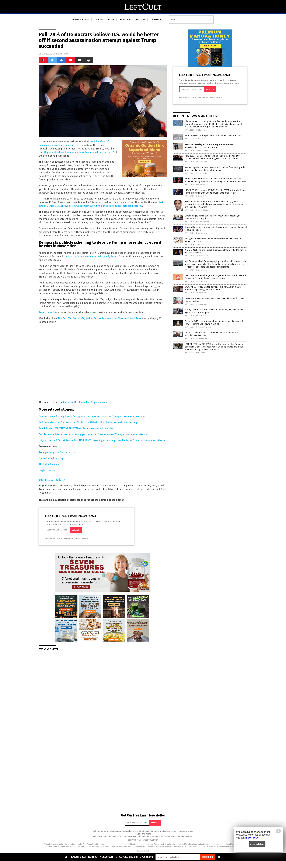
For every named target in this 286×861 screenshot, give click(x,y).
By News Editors (202, 185)
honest (77, 489)
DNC (153, 485)
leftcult (140, 19)
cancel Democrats (110, 485)
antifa (111, 19)
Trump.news (45, 312)
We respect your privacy (128, 836)
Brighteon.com (47, 470)
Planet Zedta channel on (85, 402)
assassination (63, 485)
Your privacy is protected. (54, 538)
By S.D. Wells (200, 353)
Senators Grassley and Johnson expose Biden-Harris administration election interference (209, 145)
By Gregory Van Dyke (203, 327)
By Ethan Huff (200, 130)
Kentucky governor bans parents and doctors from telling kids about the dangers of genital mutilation (215, 168)
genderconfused (80, 19)
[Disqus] (103, 690)
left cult (96, 489)
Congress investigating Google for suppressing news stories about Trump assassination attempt (92, 416)
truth (147, 489)
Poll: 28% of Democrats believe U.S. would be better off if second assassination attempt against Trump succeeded (212, 157)
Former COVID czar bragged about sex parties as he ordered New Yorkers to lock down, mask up (214, 322)
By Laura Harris (201, 162)
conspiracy (127, 485)
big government (90, 485)
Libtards (120, 489)
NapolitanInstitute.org (51, 458)
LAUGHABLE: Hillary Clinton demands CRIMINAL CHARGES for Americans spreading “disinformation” (213, 288)
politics (139, 489)
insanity (86, 489)
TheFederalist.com (49, 464)
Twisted (155, 489)
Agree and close (257, 844)
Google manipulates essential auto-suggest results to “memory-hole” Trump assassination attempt (93, 434)
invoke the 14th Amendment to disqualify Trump (91, 256)
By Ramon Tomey (202, 293)
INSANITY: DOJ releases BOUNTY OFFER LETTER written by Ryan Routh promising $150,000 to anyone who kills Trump (215, 191)
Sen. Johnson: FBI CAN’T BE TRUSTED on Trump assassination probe (76, 428)
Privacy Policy (143, 851)
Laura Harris (62, 53)
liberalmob (155, 19)
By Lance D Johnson (203, 210)
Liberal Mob (107, 489)
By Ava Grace (200, 139)
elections (52, 489)
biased (76, 485)
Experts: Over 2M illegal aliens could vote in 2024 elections (213, 135)
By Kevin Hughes (202, 150)
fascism (67, 489)
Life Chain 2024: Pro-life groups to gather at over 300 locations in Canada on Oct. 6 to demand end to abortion (216, 276)
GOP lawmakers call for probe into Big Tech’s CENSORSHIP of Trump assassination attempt (89, 422)
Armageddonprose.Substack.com (57, 452)
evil (60, 489)
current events (142, 485)
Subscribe (207, 857)
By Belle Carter (201, 338)
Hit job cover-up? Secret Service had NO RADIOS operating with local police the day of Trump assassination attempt (102, 440)
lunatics (98, 19)
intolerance (125, 19)
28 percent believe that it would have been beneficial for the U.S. (79, 152)
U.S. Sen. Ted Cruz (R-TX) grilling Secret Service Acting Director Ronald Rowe (100, 318)
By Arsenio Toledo (202, 222)
